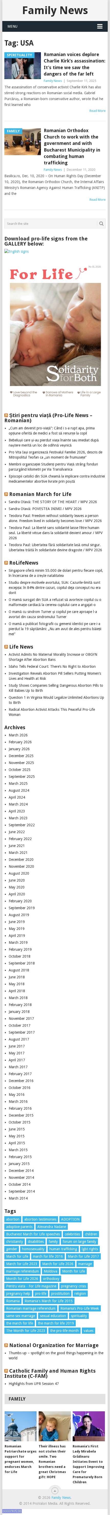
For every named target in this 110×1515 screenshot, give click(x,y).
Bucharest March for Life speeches (33, 1234)
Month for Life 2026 (22, 1279)
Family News (55, 10)
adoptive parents (19, 1227)
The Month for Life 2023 (25, 1331)
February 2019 (20, 949)
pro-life (40, 1293)
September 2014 (22, 1191)
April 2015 (17, 1143)
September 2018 (22, 963)
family (53, 1241)
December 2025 (21, 756)
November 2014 (21, 1177)
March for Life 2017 (83, 1256)
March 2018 (18, 998)
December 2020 (21, 859)
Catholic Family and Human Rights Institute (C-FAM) (50, 1373)
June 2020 (17, 880)
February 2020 (20, 901)
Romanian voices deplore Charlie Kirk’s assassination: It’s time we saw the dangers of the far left (74, 64)
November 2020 (21, 866)
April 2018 (17, 991)
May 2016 (17, 1095)
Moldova (50, 1271)
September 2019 (22, 908)
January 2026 (19, 749)
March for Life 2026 (57, 1264)
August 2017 (19, 1039)
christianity (14, 1241)
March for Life (17, 1256)
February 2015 (20, 1157)
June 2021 (17, 846)
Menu (12, 26)
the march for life (19, 1323)
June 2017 (17, 1046)
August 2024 (19, 790)
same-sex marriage (20, 1316)
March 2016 (18, 1101)
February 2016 (20, 1108)
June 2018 (17, 977)
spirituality (79, 1316)
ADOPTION (70, 1219)
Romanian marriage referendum (31, 1308)
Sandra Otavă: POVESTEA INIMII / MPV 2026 (45, 509)
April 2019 (17, 936)
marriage (85, 1264)
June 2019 (17, 922)
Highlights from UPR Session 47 (34, 1384)
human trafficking (63, 1249)
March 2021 (18, 853)
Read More (98, 111)
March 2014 (18, 1198)
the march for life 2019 (56, 1323)
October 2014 (19, 1184)
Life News (21, 647)
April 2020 (17, 894)
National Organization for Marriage (53, 1345)
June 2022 (17, 832)
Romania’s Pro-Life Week (79, 1308)
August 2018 (19, 970)
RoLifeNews (23, 563)
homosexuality (33, 1249)
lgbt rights (90, 1249)
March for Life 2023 (21, 1264)
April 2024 (17, 797)
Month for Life (73, 1271)
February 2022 (20, 839)
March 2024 (18, 804)
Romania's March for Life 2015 (49, 1301)
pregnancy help (18, 1293)
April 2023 (17, 811)
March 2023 (18, 818)
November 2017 (21, 1018)
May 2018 (17, 984)
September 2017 (22, 1032)
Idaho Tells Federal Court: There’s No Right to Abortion (52, 666)
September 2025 (22, 777)
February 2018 (20, 1005)
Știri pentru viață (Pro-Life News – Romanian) (48, 417)
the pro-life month (64, 1331)
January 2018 (19, 1012)
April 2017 (17, 1060)
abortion (12, 1219)
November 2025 (21, 763)
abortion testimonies (40, 1219)
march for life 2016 (48, 1256)
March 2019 (18, 942)
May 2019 (17, 929)
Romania (13, 1301)
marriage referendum (22, 1271)
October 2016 (19, 1088)
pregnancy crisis (73, 1286)
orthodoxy (51, 1279)
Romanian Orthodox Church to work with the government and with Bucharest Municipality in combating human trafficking (72, 146)
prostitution (60, 1293)
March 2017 (18, 1067)
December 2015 (21, 1115)
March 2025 (18, 783)
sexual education (53, 1316)
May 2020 (17, 887)
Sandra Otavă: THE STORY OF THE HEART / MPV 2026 (53, 502)
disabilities (36, 1241)
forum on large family (79, 1241)
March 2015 (18, 1150)
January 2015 (19, 1164)
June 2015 (17, 1129)
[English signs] (16, 251)
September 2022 (22, 825)
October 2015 (19, 1122)
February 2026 (20, 742)
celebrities (72, 1234)
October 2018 (19, 956)
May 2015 (17, 1136)
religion (80, 1293)
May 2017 (17, 1053)
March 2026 (18, 735)
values (88, 1331)
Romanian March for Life (40, 494)
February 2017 (20, 1074)
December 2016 (21, 1081)
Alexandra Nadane (51, 1227)
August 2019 (19, 915)
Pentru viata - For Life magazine (31, 1286)
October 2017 (19, 1025)
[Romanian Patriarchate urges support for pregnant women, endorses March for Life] (21, 1426)
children (91, 1234)
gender (11, 1249)
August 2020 (19, 873)
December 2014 (21, 1171)
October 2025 (19, 770)
